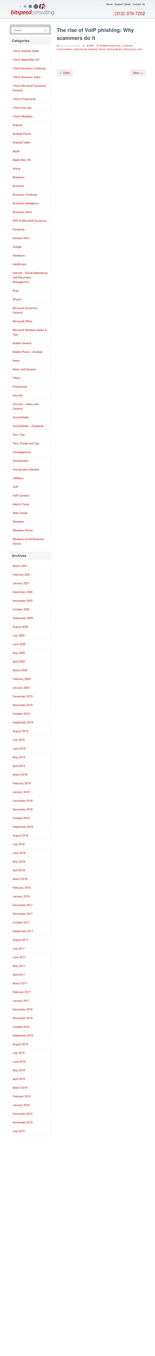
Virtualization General (26, 469)
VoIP (91, 45)
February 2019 (22, 783)
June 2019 (19, 748)
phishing (92, 49)
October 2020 (21, 609)
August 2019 (20, 731)
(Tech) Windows (23, 116)
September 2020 (23, 618)
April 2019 (19, 766)
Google (17, 247)
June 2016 (19, 1061)
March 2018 (20, 879)
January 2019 (21, 792)
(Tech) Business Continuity (29, 68)
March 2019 (20, 774)
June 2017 (19, 957)
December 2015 (23, 1114)
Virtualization (20, 461)
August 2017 (20, 940)
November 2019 (23, 705)
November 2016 (23, 1018)
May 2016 (19, 1070)
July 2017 (19, 948)
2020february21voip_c (110, 45)
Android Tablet (21, 142)
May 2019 (19, 757)
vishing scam (129, 49)
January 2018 (21, 896)
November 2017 (23, 914)
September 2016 (23, 1035)
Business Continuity (25, 194)
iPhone (17, 299)
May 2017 (19, 966)
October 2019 (21, 714)
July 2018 (19, 844)
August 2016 (20, 1044)
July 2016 (19, 1053)
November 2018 (23, 809)
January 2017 (21, 1000)
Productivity (20, 386)
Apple (16, 151)
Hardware (19, 255)
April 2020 (19, 661)
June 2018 (19, 853)
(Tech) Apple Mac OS (26, 59)
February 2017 (22, 992)
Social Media (21, 417)
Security (18, 395)
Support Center (122, 4)
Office (16, 378)
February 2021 (22, 574)
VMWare (18, 478)
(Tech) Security (22, 107)
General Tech (21, 238)
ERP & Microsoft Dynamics (30, 221)
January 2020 (21, 687)
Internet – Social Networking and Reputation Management (30, 277)
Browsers (19, 177)
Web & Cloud (21, 504)
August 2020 (20, 627)
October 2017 (21, 922)
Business (18, 186)
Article (16, 168)
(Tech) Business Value (26, 77)
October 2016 (21, 1027)
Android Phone (22, 134)
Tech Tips (19, 434)
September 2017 (23, 931)
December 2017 (23, 905)
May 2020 (19, 653)
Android (17, 125)
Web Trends (20, 513)
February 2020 (22, 679)
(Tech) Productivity (24, 99)
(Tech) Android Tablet (26, 51)
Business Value (22, 212)
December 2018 (23, 800)
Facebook (19, 229)
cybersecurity (80, 49)
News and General (24, 369)
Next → (138, 73)
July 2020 (19, 635)
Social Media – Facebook (28, 426)
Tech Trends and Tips (26, 443)
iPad (15, 290)
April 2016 (19, 1079)
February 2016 (22, 1096)
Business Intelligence (26, 203)
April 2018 (19, 870)
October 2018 (21, 818)
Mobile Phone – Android (27, 352)
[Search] (45, 30)
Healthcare (19, 264)
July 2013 (19, 1131)
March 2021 (20, 566)
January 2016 (21, 1105)
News (16, 360)
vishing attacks (114, 49)
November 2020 (23, 600)
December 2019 (23, 696)
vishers (101, 49)
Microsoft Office (22, 321)
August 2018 (20, 835)
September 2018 (23, 827)
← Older (65, 73)
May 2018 (19, 861)
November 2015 (23, 1122)
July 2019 (19, 740)
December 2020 (23, 592)
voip (139, 49)
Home (109, 4)
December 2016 (23, 1009)
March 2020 (20, 670)
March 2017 (20, 983)
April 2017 (19, 974)
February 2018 (22, 887)
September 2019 (23, 722)
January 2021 (21, 583)
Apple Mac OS (22, 160)
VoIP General (21, 495)
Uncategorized (22, 452)
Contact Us (139, 4)
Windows (18, 521)
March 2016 (20, 1087)
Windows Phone (23, 530)
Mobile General (22, 343)
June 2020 (19, 644)
